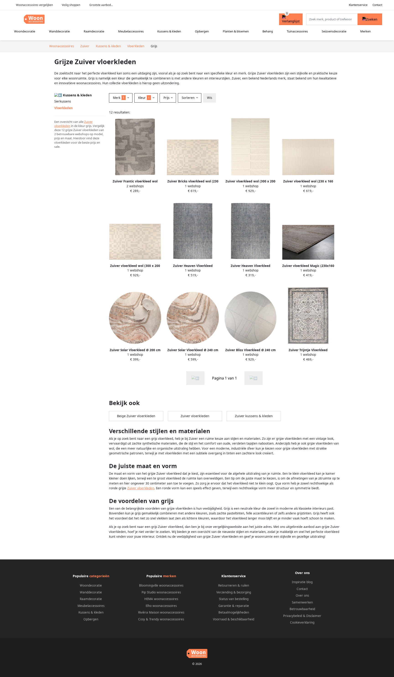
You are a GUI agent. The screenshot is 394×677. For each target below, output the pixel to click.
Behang (267, 31)
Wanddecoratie (59, 31)
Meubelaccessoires (131, 31)
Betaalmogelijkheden (233, 612)
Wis (209, 98)
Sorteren (188, 98)
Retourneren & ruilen (233, 585)
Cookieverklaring (302, 622)
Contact (377, 5)
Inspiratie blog (302, 582)
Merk (118, 98)
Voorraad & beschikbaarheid (233, 619)
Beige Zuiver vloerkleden (136, 416)
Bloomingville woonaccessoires (161, 585)
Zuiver (88, 122)
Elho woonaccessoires (161, 606)
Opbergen (202, 31)
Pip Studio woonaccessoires (161, 592)
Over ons (302, 595)
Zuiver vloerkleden (195, 416)
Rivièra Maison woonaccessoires (161, 612)
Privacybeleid (292, 616)
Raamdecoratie (94, 31)
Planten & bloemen (236, 31)
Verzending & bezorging (233, 592)
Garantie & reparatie (233, 606)
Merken (365, 31)
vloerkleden (62, 126)
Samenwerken (302, 602)
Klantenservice (358, 5)
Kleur (144, 98)
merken (169, 576)
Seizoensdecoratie (334, 31)
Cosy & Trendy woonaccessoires (161, 619)
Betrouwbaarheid (302, 609)
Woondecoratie (24, 31)
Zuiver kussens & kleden (254, 416)
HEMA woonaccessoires (161, 599)
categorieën (99, 576)
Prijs (166, 98)
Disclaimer (313, 616)
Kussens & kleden (169, 31)
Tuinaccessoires (297, 31)
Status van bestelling (234, 599)
